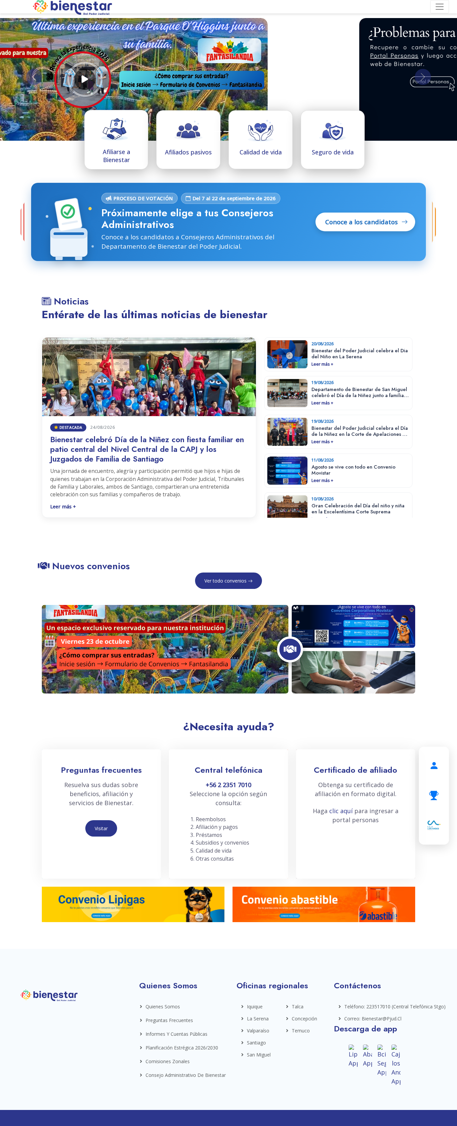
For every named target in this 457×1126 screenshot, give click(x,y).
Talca (297, 1006)
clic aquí (341, 811)
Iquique (255, 1006)
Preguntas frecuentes (169, 1020)
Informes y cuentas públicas (176, 1034)
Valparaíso (258, 1030)
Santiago (256, 1042)
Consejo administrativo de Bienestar (186, 1075)
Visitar (101, 828)
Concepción (302, 1018)
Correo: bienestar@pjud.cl (372, 1018)
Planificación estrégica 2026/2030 (182, 1047)
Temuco (301, 1030)
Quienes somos (163, 1006)
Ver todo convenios (226, 581)
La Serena (258, 1018)
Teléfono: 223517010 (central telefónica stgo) (377, 1006)
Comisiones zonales (168, 1061)
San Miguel (258, 1054)
